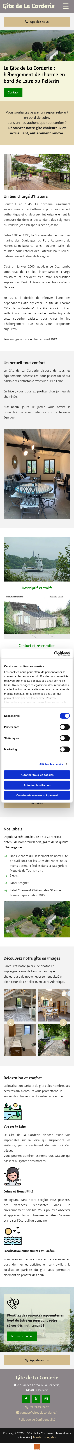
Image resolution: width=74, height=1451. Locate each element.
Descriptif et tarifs (37, 587)
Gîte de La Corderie (37, 1377)
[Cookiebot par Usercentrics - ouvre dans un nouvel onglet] (54, 653)
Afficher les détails (51, 764)
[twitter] (36, 1398)
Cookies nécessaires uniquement (37, 795)
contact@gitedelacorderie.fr (37, 1412)
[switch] (65, 727)
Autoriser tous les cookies (37, 774)
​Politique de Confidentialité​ (37, 1420)
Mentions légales (44, 1437)
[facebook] (26, 1398)
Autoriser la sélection (37, 785)
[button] (37, 22)
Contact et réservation (37, 645)
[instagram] (46, 1398)
